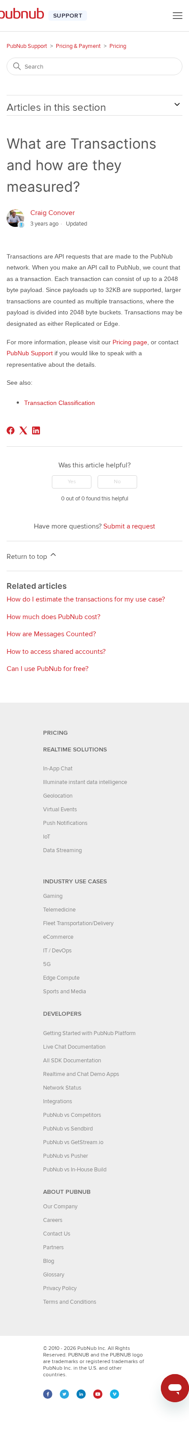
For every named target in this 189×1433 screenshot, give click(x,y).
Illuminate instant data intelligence (85, 782)
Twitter (64, 1394)
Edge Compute (61, 977)
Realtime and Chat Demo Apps (81, 1074)
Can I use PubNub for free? (47, 668)
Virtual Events (60, 809)
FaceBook (47, 1394)
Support (67, 15)
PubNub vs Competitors (72, 1115)
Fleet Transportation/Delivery (78, 923)
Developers (62, 1013)
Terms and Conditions (69, 1301)
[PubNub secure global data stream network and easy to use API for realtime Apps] (25, 15)
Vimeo (114, 1394)
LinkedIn (81, 1394)
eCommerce (58, 937)
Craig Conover (52, 212)
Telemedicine (59, 909)
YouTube (97, 1394)
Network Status (62, 1087)
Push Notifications (65, 823)
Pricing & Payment (78, 46)
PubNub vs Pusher (65, 1156)
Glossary (53, 1274)
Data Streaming (62, 850)
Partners (53, 1247)
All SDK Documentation (72, 1060)
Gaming (52, 896)
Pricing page (130, 342)
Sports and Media (64, 991)
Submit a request (129, 526)
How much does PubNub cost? (53, 617)
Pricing (117, 46)
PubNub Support (27, 46)
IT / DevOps (57, 950)
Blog (48, 1261)
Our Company (60, 1206)
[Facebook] (11, 430)
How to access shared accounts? (56, 651)
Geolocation (58, 795)
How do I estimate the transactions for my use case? (86, 599)
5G (47, 964)
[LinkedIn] (36, 430)
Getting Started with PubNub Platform (89, 1033)
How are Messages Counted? (51, 634)
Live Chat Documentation (74, 1046)
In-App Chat (58, 768)
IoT (46, 836)
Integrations (57, 1101)
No (117, 481)
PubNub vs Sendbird (68, 1128)
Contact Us (56, 1233)
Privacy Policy (59, 1288)
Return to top (28, 556)
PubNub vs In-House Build (74, 1169)
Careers (52, 1220)
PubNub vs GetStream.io (73, 1142)
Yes (72, 481)
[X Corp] (23, 430)
